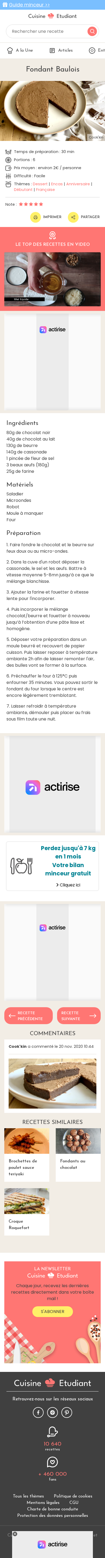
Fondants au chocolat (72, 1164)
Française (45, 189)
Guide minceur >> (29, 5)
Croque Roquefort (19, 1224)
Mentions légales (43, 1503)
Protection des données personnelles (52, 1516)
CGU (74, 1503)
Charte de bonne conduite (52, 1509)
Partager (90, 217)
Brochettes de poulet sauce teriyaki (23, 1167)
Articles (65, 50)
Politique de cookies (73, 1496)
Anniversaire (78, 184)
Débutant (23, 189)
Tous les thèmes (28, 1496)
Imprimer (52, 217)
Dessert (40, 184)
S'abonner (52, 1311)
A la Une (24, 50)
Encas (57, 184)
